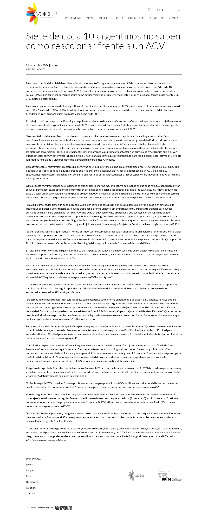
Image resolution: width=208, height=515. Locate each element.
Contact (175, 17)
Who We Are (73, 17)
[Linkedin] (179, 10)
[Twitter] (171, 10)
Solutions (156, 17)
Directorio (136, 17)
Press (120, 17)
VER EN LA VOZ (35, 69)
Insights (105, 17)
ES (158, 10)
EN (164, 10)
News (90, 17)
